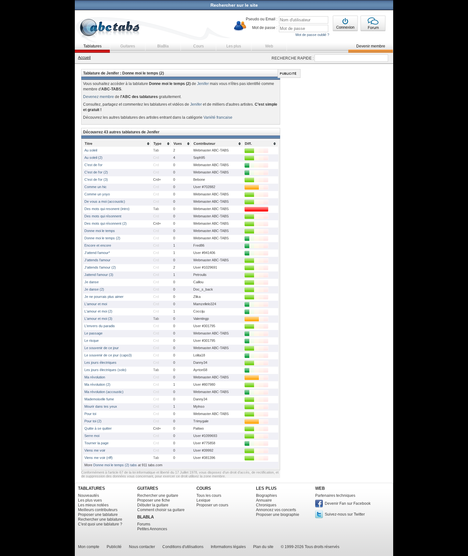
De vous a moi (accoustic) (104, 201)
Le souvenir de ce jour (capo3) (108, 355)
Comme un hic (95, 187)
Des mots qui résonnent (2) (105, 223)
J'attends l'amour (97, 260)
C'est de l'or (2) (96, 172)
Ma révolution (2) (97, 384)
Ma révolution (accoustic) (104, 392)
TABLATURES (91, 488)
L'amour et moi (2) (98, 311)
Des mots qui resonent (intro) (107, 209)
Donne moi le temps (99, 231)
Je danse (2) (94, 289)
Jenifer (203, 83)
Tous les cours (208, 495)
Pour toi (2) (93, 421)
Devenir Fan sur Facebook (348, 503)
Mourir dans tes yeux (100, 406)
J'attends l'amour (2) (100, 267)
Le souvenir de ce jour (101, 348)
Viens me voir (94, 450)
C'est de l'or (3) (96, 179)
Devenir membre (370, 46)
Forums (143, 524)
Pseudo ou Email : (261, 19)
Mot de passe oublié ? (312, 35)
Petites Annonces (152, 529)
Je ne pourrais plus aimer (104, 297)
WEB (320, 488)
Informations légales (228, 547)
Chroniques (266, 505)
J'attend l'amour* (97, 253)
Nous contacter (142, 547)
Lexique (203, 500)
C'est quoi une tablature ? (100, 524)
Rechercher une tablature (100, 519)
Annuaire (264, 500)
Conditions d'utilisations (182, 547)
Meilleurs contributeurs (97, 510)
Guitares (127, 46)
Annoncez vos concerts (276, 510)
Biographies (266, 495)
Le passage (93, 333)
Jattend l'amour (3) (98, 275)
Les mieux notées (93, 505)
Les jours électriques (100, 362)
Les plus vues (90, 500)
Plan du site (263, 547)
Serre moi (91, 436)
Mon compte (88, 547)
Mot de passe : (264, 27)
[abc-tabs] (110, 28)
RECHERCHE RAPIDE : (293, 58)
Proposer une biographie (277, 514)
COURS (203, 488)
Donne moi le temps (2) (102, 238)
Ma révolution (94, 377)
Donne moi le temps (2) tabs (115, 465)
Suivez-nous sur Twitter (345, 514)
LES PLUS (266, 488)
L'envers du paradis (99, 326)
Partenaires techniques (335, 495)
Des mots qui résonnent (102, 216)
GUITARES (147, 488)
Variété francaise (217, 117)
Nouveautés (88, 495)
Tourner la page (96, 443)
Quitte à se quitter (98, 428)
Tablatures (92, 46)
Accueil (84, 57)
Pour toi (90, 414)
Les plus (233, 46)
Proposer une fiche (153, 500)
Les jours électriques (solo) (105, 370)
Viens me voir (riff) (98, 458)
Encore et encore (97, 245)
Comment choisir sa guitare (161, 510)
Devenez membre (98, 97)
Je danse (91, 282)
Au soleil (90, 150)
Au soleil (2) (93, 157)
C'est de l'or (93, 165)
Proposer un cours (212, 505)
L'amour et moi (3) (98, 318)
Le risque (91, 340)
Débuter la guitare (152, 505)
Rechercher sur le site (234, 5)
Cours (198, 46)
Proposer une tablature (98, 514)
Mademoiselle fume (99, 399)
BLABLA (145, 517)
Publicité (114, 547)
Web (269, 46)
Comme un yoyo (97, 194)
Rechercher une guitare (157, 495)
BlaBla (163, 46)
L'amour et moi (95, 304)
